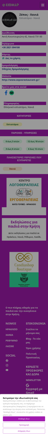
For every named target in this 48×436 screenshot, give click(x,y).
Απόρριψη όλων (24, 431)
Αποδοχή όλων (24, 419)
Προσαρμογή (24, 425)
